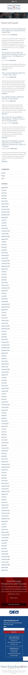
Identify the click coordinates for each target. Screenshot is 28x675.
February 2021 (5, 320)
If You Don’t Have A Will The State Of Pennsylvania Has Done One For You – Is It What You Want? (14, 55)
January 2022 (4, 301)
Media (3, 175)
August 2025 (4, 217)
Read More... (14, 600)
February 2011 (5, 505)
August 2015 (4, 426)
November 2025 (5, 212)
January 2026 (4, 206)
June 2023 (3, 274)
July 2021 (3, 312)
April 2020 (4, 336)
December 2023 (5, 260)
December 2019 (5, 345)
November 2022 (5, 288)
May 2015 (4, 434)
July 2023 (3, 271)
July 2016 (3, 412)
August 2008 (4, 567)
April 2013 (4, 456)
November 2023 (5, 263)
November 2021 (5, 304)
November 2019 (5, 347)
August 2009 (4, 540)
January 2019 (4, 366)
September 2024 (5, 236)
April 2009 (4, 548)
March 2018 (4, 385)
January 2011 (4, 507)
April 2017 (4, 399)
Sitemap (9, 672)
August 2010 (4, 521)
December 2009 (5, 535)
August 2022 (4, 290)
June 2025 (3, 222)
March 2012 (4, 480)
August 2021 (4, 309)
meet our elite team (14, 604)
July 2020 (3, 331)
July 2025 (3, 220)
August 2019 (4, 353)
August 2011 (4, 494)
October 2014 (5, 442)
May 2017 (4, 396)
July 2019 (3, 355)
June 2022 (3, 296)
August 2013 (4, 450)
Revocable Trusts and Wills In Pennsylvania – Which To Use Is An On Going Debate (13, 119)
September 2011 (5, 491)
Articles (3, 173)
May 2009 (4, 545)
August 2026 (4, 187)
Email (5, 626)
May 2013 (4, 453)
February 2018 (5, 388)
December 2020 (5, 326)
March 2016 (4, 421)
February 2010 (5, 532)
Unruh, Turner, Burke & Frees (14, 7)
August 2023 (4, 269)
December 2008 (5, 556)
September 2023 (5, 266)
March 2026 (4, 201)
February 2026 (5, 203)
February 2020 (5, 342)
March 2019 (4, 361)
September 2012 (5, 467)
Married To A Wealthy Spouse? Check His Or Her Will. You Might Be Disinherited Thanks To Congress (14, 143)
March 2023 (4, 282)
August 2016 (4, 410)
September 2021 (5, 307)
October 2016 (5, 407)
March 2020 (4, 339)
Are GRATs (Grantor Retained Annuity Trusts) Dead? (13, 98)
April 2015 (4, 437)
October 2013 (5, 448)
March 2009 (4, 551)
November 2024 (5, 231)
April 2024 (4, 250)
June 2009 (3, 543)
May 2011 (4, 499)
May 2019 (4, 358)
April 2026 (4, 198)
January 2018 (4, 391)
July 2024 (3, 241)
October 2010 (5, 516)
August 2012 (4, 469)
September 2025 (5, 214)
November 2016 (5, 404)
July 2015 (3, 429)
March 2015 (4, 440)
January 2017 (4, 402)
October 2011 (5, 488)
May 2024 (4, 247)
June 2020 (3, 334)
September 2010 (5, 518)
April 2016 (4, 418)
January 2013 (4, 461)
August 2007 (4, 570)
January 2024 (4, 258)
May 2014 (4, 445)
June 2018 (3, 380)
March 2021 (4, 317)
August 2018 (4, 374)
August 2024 (4, 239)
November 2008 (5, 559)
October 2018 (5, 372)
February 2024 (5, 255)
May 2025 (4, 225)
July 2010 (3, 524)
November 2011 (5, 486)
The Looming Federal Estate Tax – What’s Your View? (13, 74)
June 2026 (3, 193)
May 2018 (4, 383)
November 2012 (5, 464)
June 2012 (3, 472)
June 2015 (3, 431)
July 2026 (3, 190)
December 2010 (5, 510)
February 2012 (5, 483)
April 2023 (4, 279)
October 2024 (5, 233)
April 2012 (4, 478)
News (2, 178)
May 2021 (4, 315)
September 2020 (5, 328)
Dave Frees (14, 34)
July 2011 (3, 497)
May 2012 (4, 475)
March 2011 (4, 502)
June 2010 (3, 526)
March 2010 (4, 529)
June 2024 (3, 244)
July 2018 (3, 377)
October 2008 (5, 562)
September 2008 (5, 564)
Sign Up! (14, 632)
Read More (4, 49)
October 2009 (5, 537)
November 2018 (5, 369)
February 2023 (5, 285)
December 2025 (5, 209)
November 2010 (5, 513)
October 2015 (5, 423)
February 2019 (5, 364)
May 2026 (4, 195)
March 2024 (4, 252)
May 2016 (4, 415)
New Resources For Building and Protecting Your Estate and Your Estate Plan (14, 30)
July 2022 (3, 293)
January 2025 (4, 228)
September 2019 (5, 350)
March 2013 (4, 459)
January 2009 (4, 554)
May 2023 (4, 277)
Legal (12, 672)
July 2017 (3, 393)
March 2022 (4, 298)
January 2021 (4, 323)
